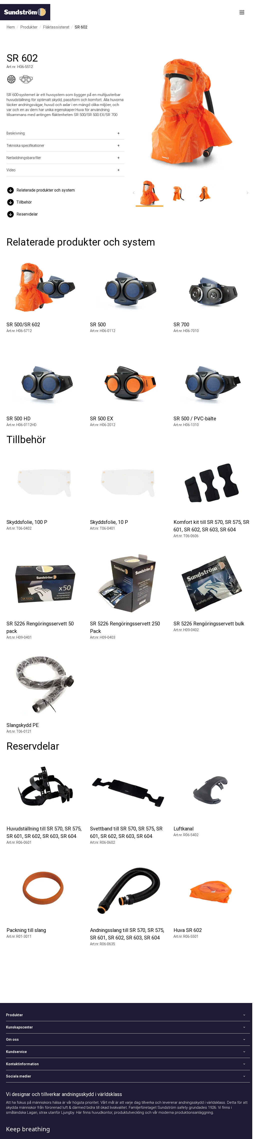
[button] (65, 190)
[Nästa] (248, 193)
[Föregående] (134, 193)
